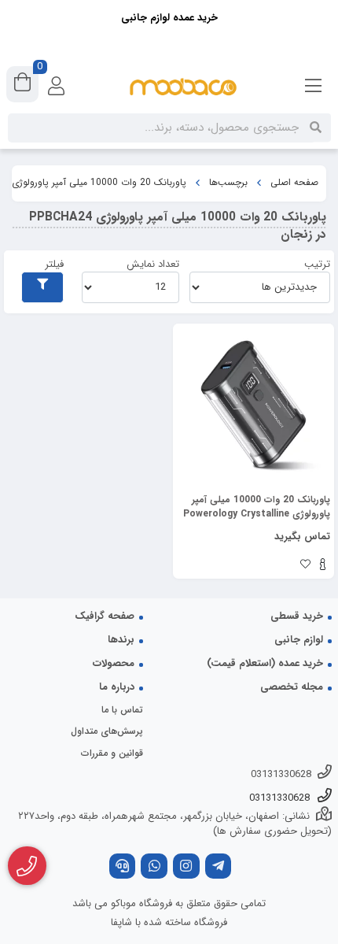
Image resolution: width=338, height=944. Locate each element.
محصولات (113, 663)
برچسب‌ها (228, 183)
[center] (315, 127)
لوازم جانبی (298, 639)
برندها (121, 639)
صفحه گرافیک (104, 616)
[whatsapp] (154, 868)
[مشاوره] (27, 866)
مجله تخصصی (291, 687)
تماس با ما (122, 709)
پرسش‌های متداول (107, 731)
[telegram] (218, 868)
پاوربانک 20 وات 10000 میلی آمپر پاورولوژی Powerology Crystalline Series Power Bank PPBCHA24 (256, 507)
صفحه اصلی (294, 183)
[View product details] (322, 566)
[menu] (314, 86)
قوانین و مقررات (112, 753)
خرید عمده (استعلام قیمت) (265, 663)
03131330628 (281, 774)
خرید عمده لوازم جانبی (169, 17)
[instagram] (186, 868)
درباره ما (116, 687)
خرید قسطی (296, 616)
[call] (122, 868)
